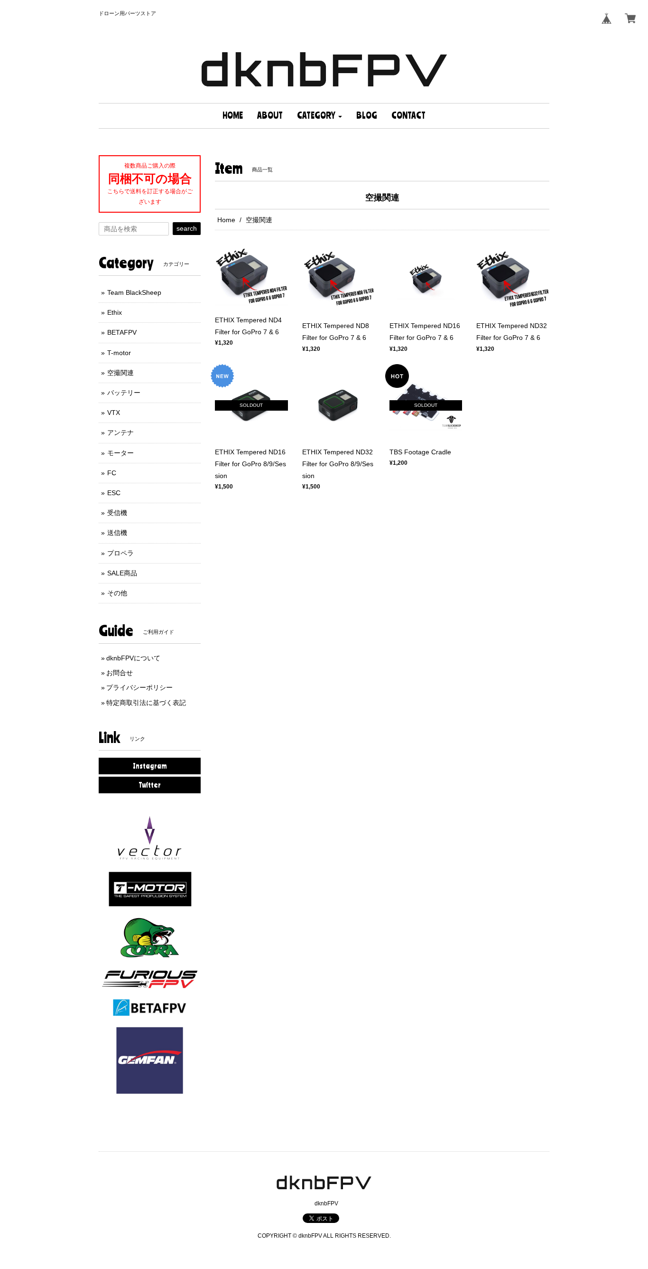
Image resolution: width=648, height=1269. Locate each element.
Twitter (150, 784)
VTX (113, 412)
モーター (120, 453)
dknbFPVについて (133, 658)
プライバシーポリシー (139, 687)
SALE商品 (122, 573)
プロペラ (120, 553)
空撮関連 (120, 372)
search (186, 228)
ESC (113, 493)
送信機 (117, 532)
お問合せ (119, 673)
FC (111, 473)
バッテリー (123, 392)
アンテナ (120, 432)
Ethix (114, 312)
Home (226, 220)
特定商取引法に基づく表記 (146, 702)
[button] (319, 115)
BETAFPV (122, 332)
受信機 (117, 513)
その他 (117, 593)
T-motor (119, 353)
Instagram (150, 765)
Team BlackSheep (134, 292)
